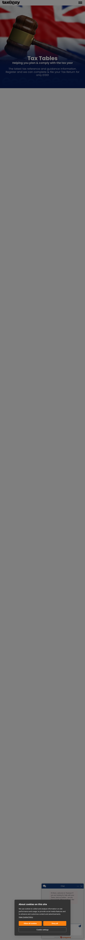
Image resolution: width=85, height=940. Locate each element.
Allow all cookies (30, 923)
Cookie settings (43, 930)
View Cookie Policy (26, 917)
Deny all (55, 923)
